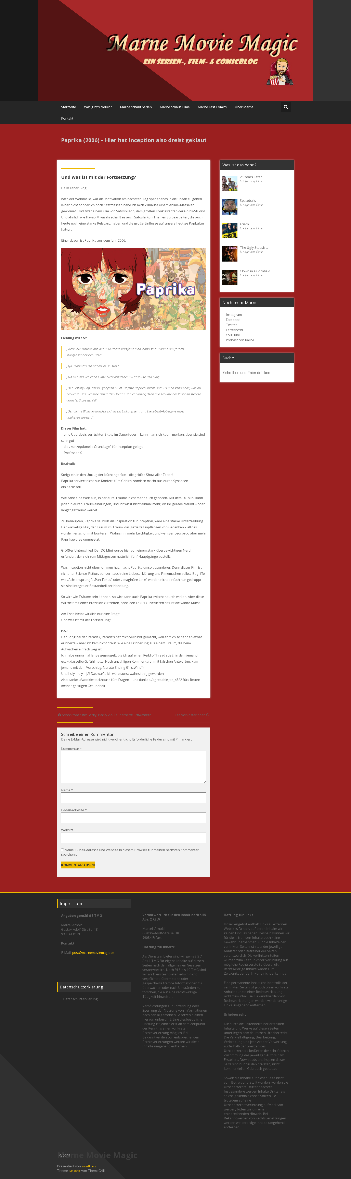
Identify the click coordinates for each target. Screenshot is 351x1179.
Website (67, 830)
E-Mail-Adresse (74, 810)
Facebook (233, 319)
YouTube (233, 335)
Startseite (68, 107)
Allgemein (249, 181)
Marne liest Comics (212, 107)
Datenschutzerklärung (80, 999)
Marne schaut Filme (175, 107)
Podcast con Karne (240, 340)
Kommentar (71, 748)
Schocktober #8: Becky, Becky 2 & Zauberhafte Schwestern (106, 715)
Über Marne (244, 107)
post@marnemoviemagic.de (93, 952)
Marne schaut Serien (136, 107)
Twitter (231, 325)
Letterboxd (234, 330)
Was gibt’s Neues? (98, 107)
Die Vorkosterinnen (190, 715)
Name (67, 790)
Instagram (234, 314)
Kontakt (67, 118)
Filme (259, 181)
